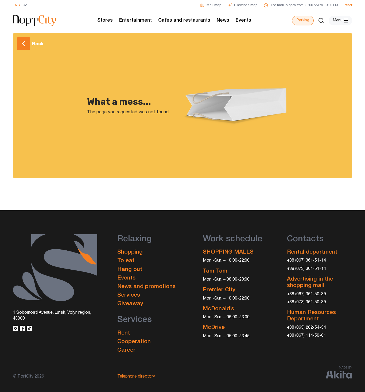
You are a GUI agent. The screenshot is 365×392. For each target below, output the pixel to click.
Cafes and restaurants (184, 20)
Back (38, 43)
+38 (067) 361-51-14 (306, 260)
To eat (125, 260)
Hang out (129, 269)
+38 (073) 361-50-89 (306, 302)
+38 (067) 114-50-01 (306, 335)
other (348, 5)
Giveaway (130, 303)
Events (243, 20)
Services (128, 295)
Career (126, 350)
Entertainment (135, 20)
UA (25, 5)
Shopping (130, 252)
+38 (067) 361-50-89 (306, 294)
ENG (16, 5)
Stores (105, 20)
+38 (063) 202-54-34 (306, 327)
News (223, 20)
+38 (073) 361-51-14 (306, 269)
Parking (303, 20)
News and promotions (146, 286)
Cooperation (134, 341)
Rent (123, 333)
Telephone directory (136, 376)
